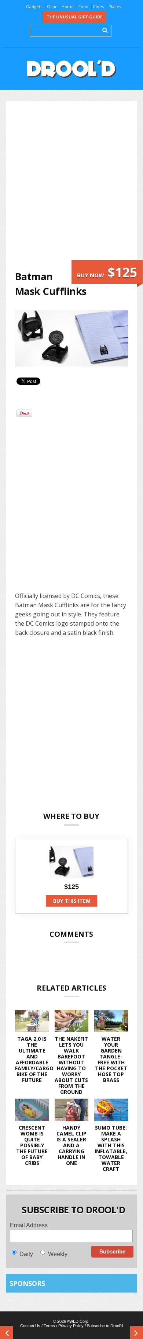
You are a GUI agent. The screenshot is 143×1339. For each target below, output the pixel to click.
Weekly (57, 1254)
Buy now (107, 272)
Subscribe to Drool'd (105, 1326)
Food (83, 6)
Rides (98, 6)
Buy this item (72, 900)
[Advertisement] (71, 185)
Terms (49, 1326)
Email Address (29, 1225)
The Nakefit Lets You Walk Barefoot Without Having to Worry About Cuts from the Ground (71, 1065)
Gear (52, 6)
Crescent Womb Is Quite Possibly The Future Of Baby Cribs (32, 1145)
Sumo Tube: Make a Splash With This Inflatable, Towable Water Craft (111, 1148)
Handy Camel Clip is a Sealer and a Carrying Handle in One (71, 1145)
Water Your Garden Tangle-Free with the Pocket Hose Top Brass (111, 1059)
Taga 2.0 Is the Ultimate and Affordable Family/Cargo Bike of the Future (34, 1059)
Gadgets (34, 6)
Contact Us (30, 1326)
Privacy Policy (71, 1326)
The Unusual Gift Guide (74, 17)
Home (68, 6)
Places (115, 6)
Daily (26, 1254)
